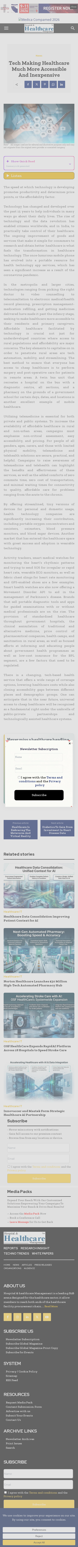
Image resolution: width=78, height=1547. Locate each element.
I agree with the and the (41, 781)
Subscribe (39, 795)
